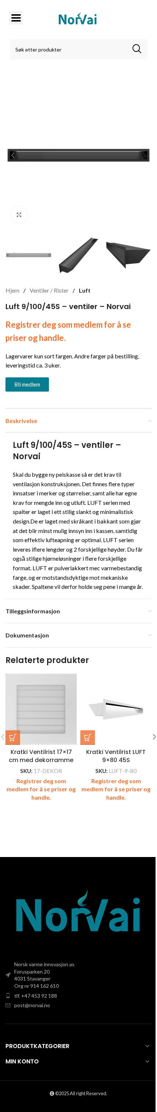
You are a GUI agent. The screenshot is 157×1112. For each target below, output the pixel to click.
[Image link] (78, 913)
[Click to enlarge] (19, 214)
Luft (85, 290)
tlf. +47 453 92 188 (35, 996)
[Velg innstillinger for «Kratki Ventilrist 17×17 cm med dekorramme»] (12, 737)
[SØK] (137, 49)
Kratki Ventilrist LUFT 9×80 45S (116, 756)
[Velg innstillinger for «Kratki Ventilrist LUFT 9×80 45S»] (87, 737)
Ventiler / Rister (50, 290)
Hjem (12, 290)
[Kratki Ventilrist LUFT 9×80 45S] (116, 709)
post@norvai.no (32, 1005)
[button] (12, 155)
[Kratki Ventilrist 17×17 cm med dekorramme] (41, 709)
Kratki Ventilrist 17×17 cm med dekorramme (41, 756)
